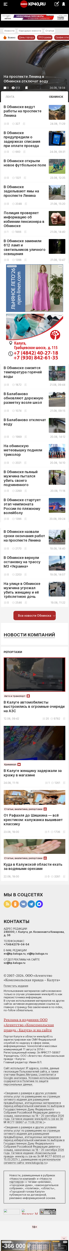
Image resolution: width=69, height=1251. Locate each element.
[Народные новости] (56, 3)
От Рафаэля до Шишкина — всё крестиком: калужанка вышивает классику (33, 819)
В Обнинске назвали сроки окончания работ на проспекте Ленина (24, 536)
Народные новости (30, 30)
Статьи (49, 30)
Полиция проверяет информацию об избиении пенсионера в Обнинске (24, 219)
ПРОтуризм (44, 37)
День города (26, 37)
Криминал (10, 764)
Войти (63, 4)
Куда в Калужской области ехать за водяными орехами (33, 866)
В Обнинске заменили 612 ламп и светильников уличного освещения (24, 247)
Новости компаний (29, 634)
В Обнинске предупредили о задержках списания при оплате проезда (22, 139)
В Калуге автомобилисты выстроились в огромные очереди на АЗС (34, 706)
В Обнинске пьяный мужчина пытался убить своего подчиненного (21, 478)
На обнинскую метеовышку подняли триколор (23, 450)
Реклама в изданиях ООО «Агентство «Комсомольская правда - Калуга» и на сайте (29, 1025)
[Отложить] (26, 87)
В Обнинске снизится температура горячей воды (23, 372)
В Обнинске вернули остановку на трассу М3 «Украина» (22, 562)
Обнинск (56, 97)
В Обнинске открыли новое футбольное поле (25, 163)
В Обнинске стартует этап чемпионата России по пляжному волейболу (22, 506)
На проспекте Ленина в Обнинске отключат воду (26, 79)
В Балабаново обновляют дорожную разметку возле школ (23, 398)
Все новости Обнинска (34, 615)
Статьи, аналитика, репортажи (23, 809)
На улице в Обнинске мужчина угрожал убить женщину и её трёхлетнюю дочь (22, 590)
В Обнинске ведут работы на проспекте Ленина (22, 111)
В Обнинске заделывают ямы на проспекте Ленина (21, 191)
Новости (9, 30)
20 (47, 718)
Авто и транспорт (14, 695)
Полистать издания (16, 985)
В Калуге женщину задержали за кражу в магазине (33, 773)
